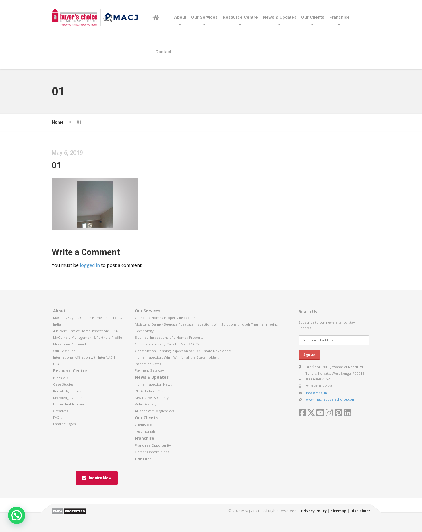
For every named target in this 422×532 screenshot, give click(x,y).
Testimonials (145, 431)
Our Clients (312, 17)
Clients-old (143, 424)
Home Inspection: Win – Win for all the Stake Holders (177, 357)
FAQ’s (57, 417)
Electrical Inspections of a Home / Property (169, 337)
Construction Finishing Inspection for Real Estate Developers (183, 351)
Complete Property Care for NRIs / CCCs (167, 344)
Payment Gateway (149, 370)
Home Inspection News (153, 384)
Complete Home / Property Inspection (165, 317)
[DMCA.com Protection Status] (69, 510)
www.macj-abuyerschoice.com (330, 399)
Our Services (204, 17)
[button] (16, 515)
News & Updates (279, 17)
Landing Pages (64, 424)
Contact (163, 51)
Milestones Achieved (69, 344)
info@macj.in (316, 393)
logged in (90, 265)
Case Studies (63, 384)
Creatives (60, 411)
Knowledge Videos (67, 397)
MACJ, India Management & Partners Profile (87, 337)
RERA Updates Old (149, 391)
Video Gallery (145, 404)
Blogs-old (60, 378)
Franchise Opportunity (153, 445)
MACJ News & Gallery (152, 397)
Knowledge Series (67, 391)
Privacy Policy (314, 510)
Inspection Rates (148, 364)
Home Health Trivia (68, 404)
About (180, 17)
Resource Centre (240, 17)
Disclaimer (360, 510)
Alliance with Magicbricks (154, 411)
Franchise (339, 17)
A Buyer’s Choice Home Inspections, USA (85, 331)
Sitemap (338, 510)
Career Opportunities (152, 452)
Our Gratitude (64, 351)
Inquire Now (100, 478)
